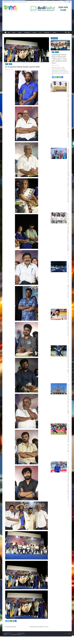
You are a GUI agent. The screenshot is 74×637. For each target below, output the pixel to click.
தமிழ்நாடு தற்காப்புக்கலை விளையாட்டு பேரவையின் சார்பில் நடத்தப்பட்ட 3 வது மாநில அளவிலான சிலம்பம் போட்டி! (59, 59)
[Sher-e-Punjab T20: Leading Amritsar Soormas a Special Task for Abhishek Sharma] (59, 484)
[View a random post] (68, 32)
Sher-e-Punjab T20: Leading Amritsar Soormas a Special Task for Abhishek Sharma (68, 481)
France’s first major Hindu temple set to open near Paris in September (68, 399)
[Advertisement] (37, 22)
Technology (46, 32)
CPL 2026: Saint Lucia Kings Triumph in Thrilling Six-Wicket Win (68, 360)
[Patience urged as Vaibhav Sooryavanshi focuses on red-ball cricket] (59, 442)
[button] (10, 32)
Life (40, 32)
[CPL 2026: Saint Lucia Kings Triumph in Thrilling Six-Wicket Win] (59, 364)
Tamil (53, 52)
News (14, 32)
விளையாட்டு (56, 52)
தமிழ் (8, 32)
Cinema (19, 32)
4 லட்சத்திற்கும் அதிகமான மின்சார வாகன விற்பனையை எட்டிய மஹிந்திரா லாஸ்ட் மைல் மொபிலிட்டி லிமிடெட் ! (68, 280)
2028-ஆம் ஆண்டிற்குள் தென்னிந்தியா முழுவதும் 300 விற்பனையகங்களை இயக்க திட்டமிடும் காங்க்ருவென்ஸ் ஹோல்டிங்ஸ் (68, 232)
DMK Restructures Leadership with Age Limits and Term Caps (68, 322)
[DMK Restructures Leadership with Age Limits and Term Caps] (59, 327)
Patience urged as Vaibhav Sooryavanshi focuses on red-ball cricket (68, 438)
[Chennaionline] (5, 32)
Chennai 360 (27, 32)
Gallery (34, 32)
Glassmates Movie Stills (10, 626)
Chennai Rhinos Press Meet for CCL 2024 (39, 626)
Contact (54, 32)
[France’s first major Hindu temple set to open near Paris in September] (59, 403)
